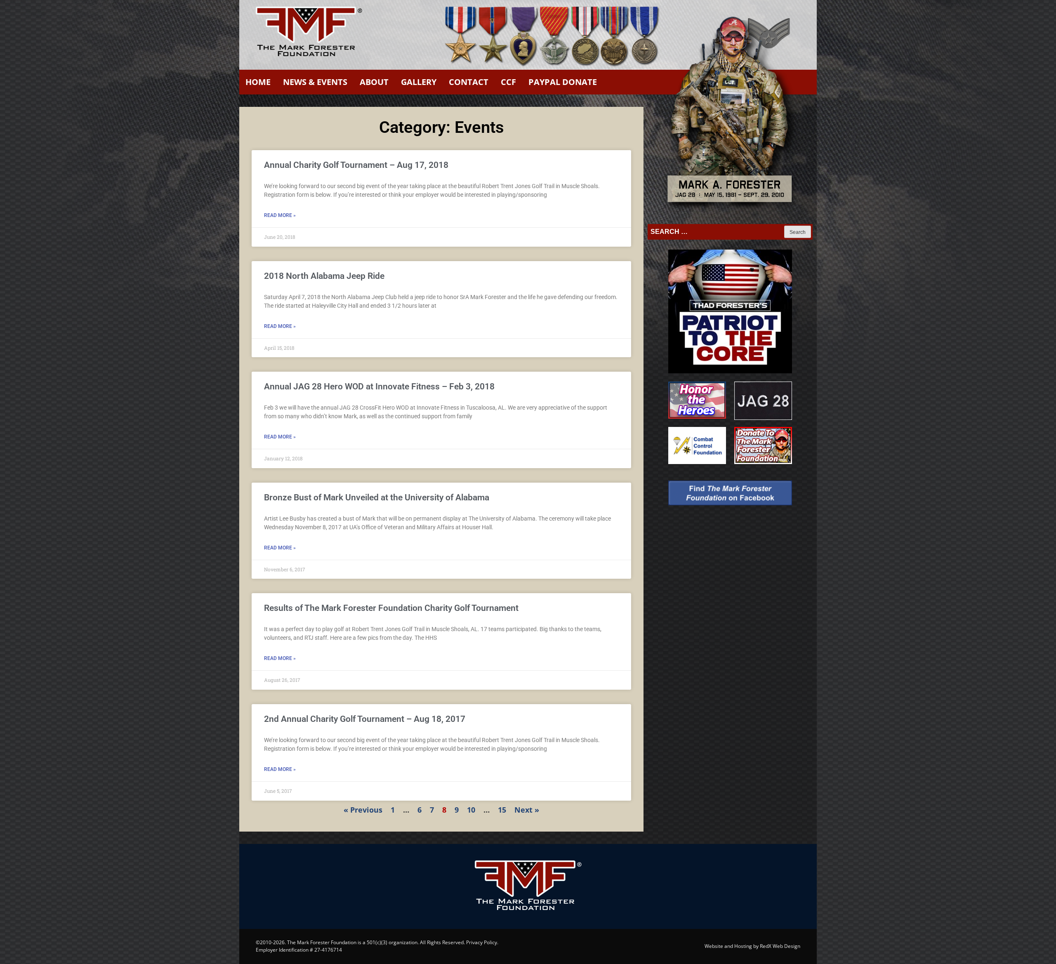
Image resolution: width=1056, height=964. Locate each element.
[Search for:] (716, 232)
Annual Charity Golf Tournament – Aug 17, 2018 (356, 165)
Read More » (280, 215)
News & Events (315, 81)
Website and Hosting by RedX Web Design (752, 946)
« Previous (363, 810)
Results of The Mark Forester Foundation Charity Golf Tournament (391, 608)
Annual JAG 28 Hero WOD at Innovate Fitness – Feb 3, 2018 (379, 386)
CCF (508, 81)
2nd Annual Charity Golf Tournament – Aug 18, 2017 (364, 719)
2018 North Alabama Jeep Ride (324, 276)
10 (471, 810)
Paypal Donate (562, 81)
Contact (468, 81)
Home (258, 81)
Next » (526, 810)
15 (502, 810)
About (374, 81)
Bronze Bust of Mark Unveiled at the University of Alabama (376, 497)
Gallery (418, 81)
